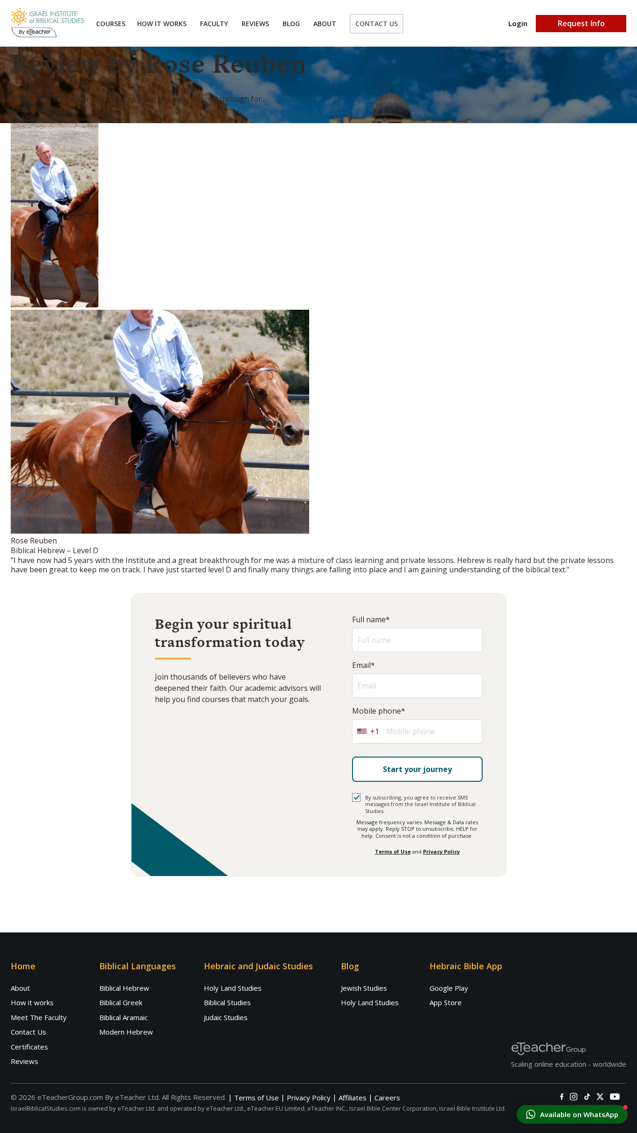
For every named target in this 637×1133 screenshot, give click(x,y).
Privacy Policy (441, 851)
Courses (110, 23)
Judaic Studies (226, 1017)
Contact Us (376, 23)
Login (517, 23)
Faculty (214, 23)
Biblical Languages (137, 966)
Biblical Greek (120, 1002)
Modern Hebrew (126, 1031)
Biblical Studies (227, 1002)
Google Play (448, 988)
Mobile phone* (378, 711)
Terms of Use (393, 851)
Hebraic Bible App (465, 966)
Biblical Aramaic (123, 1017)
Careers (387, 1097)
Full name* (371, 620)
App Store (445, 1002)
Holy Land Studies (233, 988)
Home (23, 966)
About (324, 23)
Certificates (29, 1046)
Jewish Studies (364, 988)
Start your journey (417, 769)
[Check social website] (561, 1096)
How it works (32, 1002)
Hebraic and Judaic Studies (258, 966)
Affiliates (353, 1097)
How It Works (162, 23)
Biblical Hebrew (124, 988)
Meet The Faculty (39, 1017)
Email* (363, 665)
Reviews (255, 23)
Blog (291, 23)
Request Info (581, 23)
